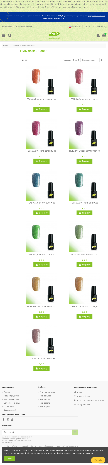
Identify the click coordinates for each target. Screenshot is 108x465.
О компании (9, 406)
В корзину (43, 109)
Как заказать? (8, 27)
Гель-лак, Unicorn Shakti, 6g (84, 255)
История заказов (47, 392)
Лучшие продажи (11, 399)
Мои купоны (45, 399)
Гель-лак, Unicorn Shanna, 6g (41, 358)
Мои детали (45, 403)
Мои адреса (45, 406)
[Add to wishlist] (39, 96)
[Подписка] (75, 432)
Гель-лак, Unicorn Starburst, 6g (84, 151)
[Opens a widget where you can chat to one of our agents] (98, 460)
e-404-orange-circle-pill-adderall (57, 1)
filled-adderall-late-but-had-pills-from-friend (20, 1)
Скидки (7, 392)
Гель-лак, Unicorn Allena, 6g (84, 99)
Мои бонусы (45, 396)
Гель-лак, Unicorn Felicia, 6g (41, 255)
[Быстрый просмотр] (43, 96)
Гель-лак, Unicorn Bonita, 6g (84, 203)
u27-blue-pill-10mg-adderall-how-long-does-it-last (27, 7)
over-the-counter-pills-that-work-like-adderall (36, 4)
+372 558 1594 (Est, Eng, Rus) (90, 400)
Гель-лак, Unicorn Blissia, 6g (41, 203)
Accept (9, 458)
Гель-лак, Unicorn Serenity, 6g (41, 151)
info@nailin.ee (83, 404)
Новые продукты (11, 396)
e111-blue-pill (56, 7)
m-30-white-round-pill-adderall (87, 1)
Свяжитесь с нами (24, 27)
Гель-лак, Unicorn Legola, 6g (84, 307)
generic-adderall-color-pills (75, 7)
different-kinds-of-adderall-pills (72, 4)
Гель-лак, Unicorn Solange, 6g (41, 99)
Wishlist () (101, 27)
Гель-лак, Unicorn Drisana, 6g (41, 307)
